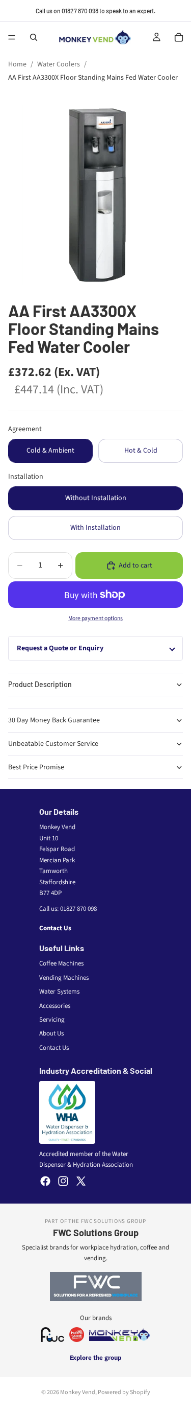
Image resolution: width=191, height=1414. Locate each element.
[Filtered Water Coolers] (53, 1334)
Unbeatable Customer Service (53, 744)
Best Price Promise (36, 767)
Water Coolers (58, 64)
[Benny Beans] (76, 1334)
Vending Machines (64, 977)
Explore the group (95, 1357)
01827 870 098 (78, 908)
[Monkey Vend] (119, 1334)
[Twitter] (81, 1181)
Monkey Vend (77, 1392)
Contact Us (55, 928)
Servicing (52, 1019)
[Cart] (179, 37)
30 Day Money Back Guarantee (54, 720)
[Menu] (11, 37)
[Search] (33, 37)
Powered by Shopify (124, 1392)
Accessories (54, 1005)
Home (17, 64)
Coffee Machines (61, 963)
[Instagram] (63, 1181)
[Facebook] (45, 1181)
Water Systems (59, 991)
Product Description (40, 684)
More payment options (95, 618)
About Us (51, 1033)
